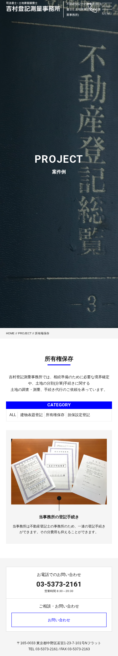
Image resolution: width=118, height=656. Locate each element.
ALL (12, 415)
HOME (10, 333)
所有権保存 (55, 415)
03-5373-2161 (59, 584)
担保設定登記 (79, 415)
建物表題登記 (31, 415)
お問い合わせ (59, 620)
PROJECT (25, 333)
